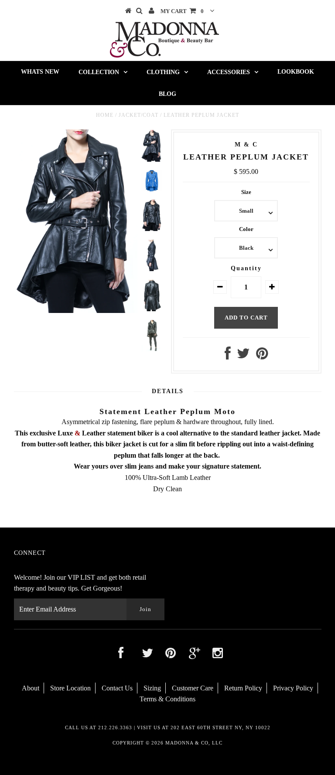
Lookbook (295, 71)
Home (104, 115)
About (30, 688)
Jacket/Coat (138, 115)
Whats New (40, 71)
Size (246, 192)
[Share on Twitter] (243, 356)
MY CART (182, 11)
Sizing (152, 688)
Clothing (163, 72)
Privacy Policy (293, 688)
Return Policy (243, 688)
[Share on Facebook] (228, 356)
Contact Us (117, 688)
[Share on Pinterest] (262, 356)
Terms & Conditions (167, 699)
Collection (99, 72)
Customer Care (192, 688)
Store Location (70, 688)
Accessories (228, 72)
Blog (167, 94)
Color (246, 229)
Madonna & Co (187, 742)
